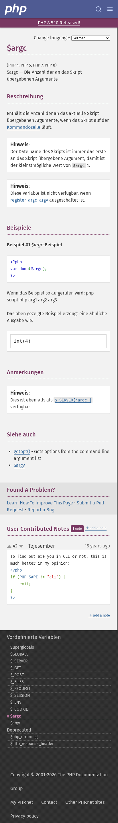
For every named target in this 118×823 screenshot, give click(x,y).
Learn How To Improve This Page (40, 503)
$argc (15, 716)
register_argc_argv (29, 200)
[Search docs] (98, 9)
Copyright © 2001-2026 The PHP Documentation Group (59, 781)
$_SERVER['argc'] (73, 400)
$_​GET (15, 668)
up (10, 546)
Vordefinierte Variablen (34, 637)
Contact (49, 802)
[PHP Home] (16, 9)
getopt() (22, 451)
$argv (19, 465)
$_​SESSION (20, 695)
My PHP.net (21, 802)
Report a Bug (40, 509)
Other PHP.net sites (85, 802)
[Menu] (110, 9)
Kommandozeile (23, 127)
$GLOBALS (19, 654)
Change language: (52, 37)
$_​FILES (17, 681)
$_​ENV (15, 702)
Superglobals (22, 647)
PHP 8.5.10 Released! (59, 23)
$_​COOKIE (19, 709)
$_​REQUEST (20, 688)
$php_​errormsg (24, 736)
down (21, 546)
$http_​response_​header (32, 743)
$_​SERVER (18, 661)
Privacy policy (24, 816)
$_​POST (17, 674)
